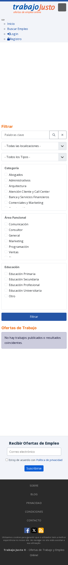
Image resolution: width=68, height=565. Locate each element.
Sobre (34, 485)
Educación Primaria (22, 274)
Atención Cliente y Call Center (29, 192)
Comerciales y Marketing (26, 203)
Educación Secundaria (24, 279)
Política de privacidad (49, 460)
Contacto (34, 520)
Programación (19, 247)
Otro (12, 296)
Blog (34, 494)
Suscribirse (34, 468)
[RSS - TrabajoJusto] (41, 530)
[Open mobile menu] (62, 7)
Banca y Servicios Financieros (29, 197)
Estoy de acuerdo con (35, 460)
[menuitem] (11, 24)
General (14, 235)
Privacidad (34, 503)
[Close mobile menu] (2, 19)
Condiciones (34, 511)
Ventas (13, 252)
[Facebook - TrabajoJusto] (27, 530)
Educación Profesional (24, 285)
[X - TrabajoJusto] (34, 530)
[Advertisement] (34, 81)
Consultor (16, 230)
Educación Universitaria (25, 291)
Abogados (16, 175)
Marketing (16, 241)
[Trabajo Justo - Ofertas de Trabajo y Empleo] (34, 8)
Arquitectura (17, 186)
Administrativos (19, 180)
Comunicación (18, 224)
